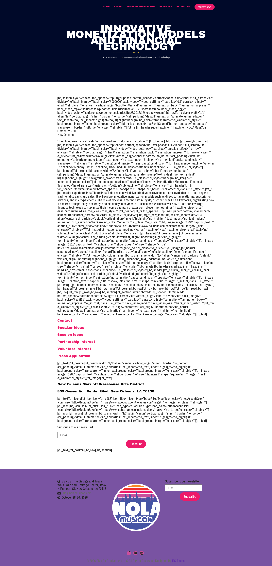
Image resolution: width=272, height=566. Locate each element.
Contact (64, 320)
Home (106, 6)
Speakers (165, 6)
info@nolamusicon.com (76, 493)
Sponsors (183, 6)
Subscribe (136, 444)
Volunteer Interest (74, 349)
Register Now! (204, 7)
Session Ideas (70, 335)
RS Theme (178, 560)
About (118, 6)
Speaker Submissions (141, 6)
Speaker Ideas (70, 327)
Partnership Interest (76, 342)
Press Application (73, 356)
